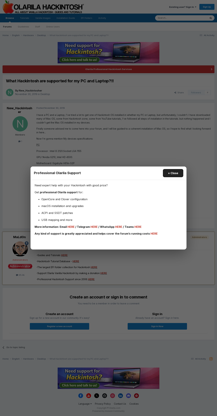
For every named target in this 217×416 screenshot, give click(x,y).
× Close (173, 173)
